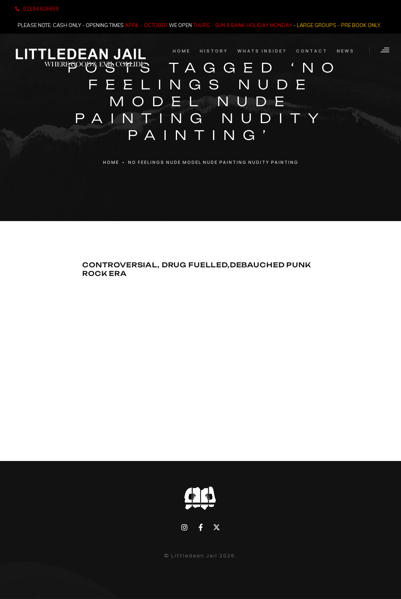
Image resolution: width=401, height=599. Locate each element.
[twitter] (216, 527)
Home (111, 162)
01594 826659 (41, 8)
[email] (200, 527)
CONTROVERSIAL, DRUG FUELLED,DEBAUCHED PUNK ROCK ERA (196, 269)
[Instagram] (184, 527)
